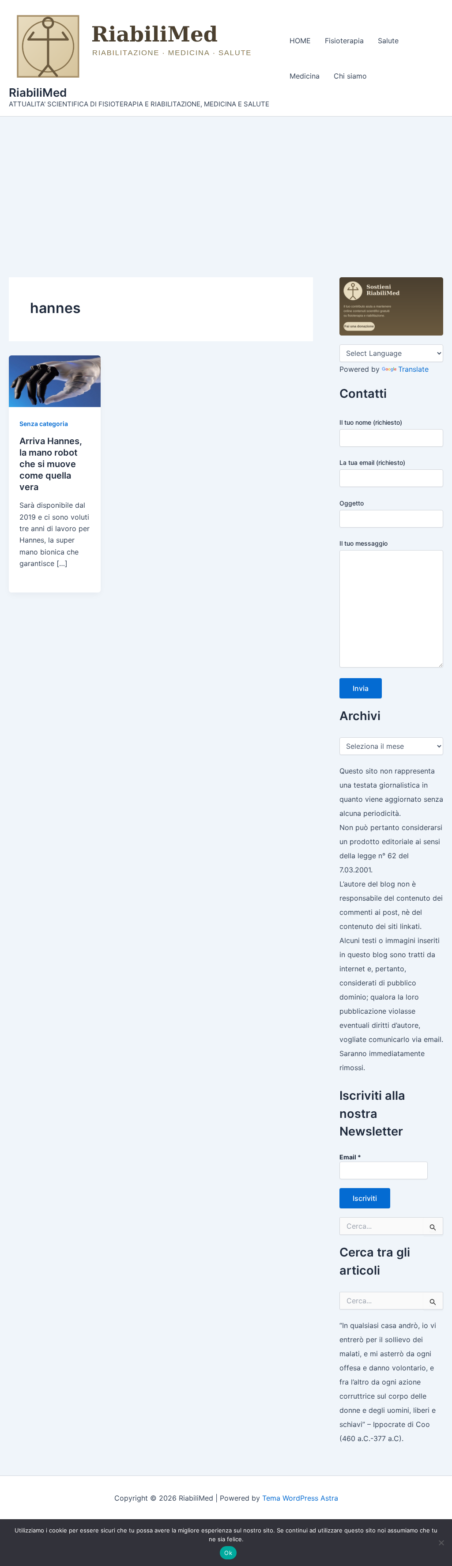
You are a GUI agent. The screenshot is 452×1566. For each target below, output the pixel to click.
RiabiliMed (38, 92)
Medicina (305, 76)
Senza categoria (43, 423)
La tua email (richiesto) (372, 462)
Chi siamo (350, 76)
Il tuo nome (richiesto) (370, 422)
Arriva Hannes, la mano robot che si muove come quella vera (50, 464)
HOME (300, 40)
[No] (441, 1542)
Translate (413, 369)
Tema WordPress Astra (300, 1498)
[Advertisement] (226, 183)
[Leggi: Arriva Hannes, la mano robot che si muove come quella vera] (55, 380)
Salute (388, 40)
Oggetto (351, 503)
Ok (228, 1552)
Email (350, 1157)
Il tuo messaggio (363, 543)
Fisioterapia (344, 40)
